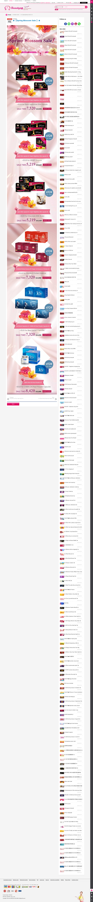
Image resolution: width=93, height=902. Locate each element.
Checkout (83, 2)
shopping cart (76, 2)
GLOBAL (34, 0)
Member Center (60, 2)
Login (42, 2)
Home (9, 14)
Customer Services (18, 0)
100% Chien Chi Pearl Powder (78, 9)
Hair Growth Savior (70, 9)
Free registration (47, 2)
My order (53, 2)
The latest (68, 2)
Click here (10, 894)
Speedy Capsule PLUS (63, 9)
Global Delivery (28, 0)
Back (13, 404)
